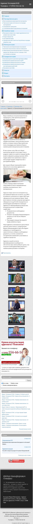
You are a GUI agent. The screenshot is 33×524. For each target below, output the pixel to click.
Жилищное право (9, 44)
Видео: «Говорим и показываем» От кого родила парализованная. (14, 426)
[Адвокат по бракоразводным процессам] (17, 129)
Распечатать (7, 253)
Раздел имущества (8, 36)
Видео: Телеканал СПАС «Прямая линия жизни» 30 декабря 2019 (15, 420)
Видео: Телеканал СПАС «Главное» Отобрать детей (15, 394)
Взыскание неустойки (8, 68)
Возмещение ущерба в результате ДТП (13, 60)
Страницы (10, 106)
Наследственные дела (11, 19)
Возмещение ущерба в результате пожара (14, 62)
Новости (6, 70)
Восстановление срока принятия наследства (15, 21)
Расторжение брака (8, 38)
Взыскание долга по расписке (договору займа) (15, 58)
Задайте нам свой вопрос (10, 362)
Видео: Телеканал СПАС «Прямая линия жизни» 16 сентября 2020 (15, 404)
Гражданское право (10, 56)
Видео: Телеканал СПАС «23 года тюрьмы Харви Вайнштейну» (14, 413)
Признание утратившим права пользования (14, 47)
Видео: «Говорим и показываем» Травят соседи (14, 423)
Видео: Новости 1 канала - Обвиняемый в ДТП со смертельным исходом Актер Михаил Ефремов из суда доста (16, 408)
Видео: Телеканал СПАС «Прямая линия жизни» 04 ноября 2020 (15, 400)
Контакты (7, 76)
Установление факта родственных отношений (15, 28)
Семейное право (9, 31)
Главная (6, 16)
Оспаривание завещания (9, 26)
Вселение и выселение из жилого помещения (15, 48)
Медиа (6, 73)
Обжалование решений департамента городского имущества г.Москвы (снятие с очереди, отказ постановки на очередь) (16, 52)
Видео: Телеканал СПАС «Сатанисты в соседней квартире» (14, 417)
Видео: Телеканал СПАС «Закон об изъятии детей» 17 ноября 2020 (16, 397)
